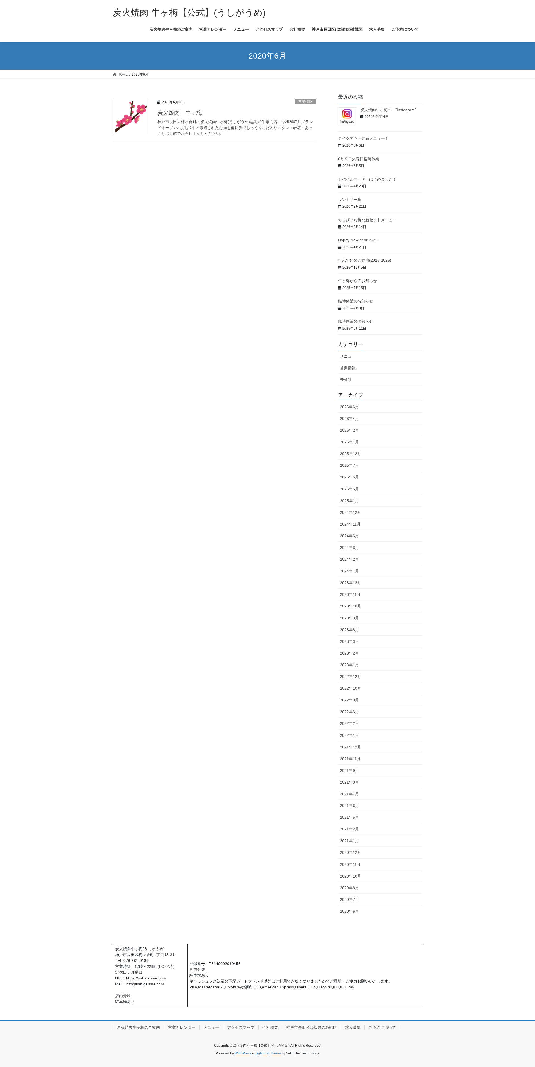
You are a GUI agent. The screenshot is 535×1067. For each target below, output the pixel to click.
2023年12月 (350, 582)
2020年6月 (349, 911)
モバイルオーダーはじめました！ (367, 179)
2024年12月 (350, 512)
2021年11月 (350, 759)
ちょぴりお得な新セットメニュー (367, 220)
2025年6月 (349, 477)
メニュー (211, 1027)
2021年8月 (349, 782)
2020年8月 (349, 888)
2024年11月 (350, 524)
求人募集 (353, 1027)
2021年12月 (350, 747)
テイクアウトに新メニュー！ (363, 138)
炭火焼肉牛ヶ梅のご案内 (138, 1027)
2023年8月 (349, 630)
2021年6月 (349, 805)
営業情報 (305, 101)
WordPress (243, 1053)
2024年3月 (349, 547)
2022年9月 (349, 700)
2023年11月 (350, 594)
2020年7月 (349, 899)
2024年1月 (349, 571)
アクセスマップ (240, 1027)
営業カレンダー (181, 1027)
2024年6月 (349, 536)
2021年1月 (349, 840)
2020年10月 (350, 876)
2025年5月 (349, 489)
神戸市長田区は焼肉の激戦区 (311, 1027)
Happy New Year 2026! (358, 240)
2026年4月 (349, 418)
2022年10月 (350, 688)
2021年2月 (349, 829)
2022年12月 (350, 676)
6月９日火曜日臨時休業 (358, 159)
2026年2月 (349, 430)
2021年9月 (349, 770)
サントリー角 (349, 199)
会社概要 (270, 1027)
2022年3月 (349, 711)
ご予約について (382, 1027)
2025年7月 (349, 465)
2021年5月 (349, 817)
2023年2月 (349, 653)
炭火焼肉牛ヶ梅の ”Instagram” (388, 110)
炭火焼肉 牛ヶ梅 (179, 113)
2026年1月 (349, 442)
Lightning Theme (268, 1053)
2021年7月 (349, 794)
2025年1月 (349, 501)
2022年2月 (349, 723)
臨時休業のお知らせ (355, 301)
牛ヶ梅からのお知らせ (357, 280)
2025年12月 (350, 453)
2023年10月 (350, 606)
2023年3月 (349, 641)
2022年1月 (349, 735)
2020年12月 (350, 852)
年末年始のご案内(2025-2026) (364, 260)
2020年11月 (350, 864)
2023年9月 (349, 618)
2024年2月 (349, 559)
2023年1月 (349, 665)
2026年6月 (349, 407)
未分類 (346, 379)
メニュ (346, 356)
